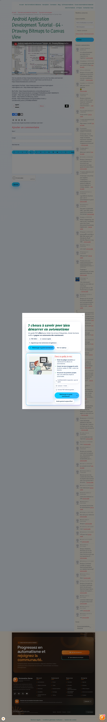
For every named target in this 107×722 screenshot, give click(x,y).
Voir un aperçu (61, 348)
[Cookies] (3, 719)
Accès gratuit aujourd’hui (64, 401)
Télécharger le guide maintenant (42, 348)
